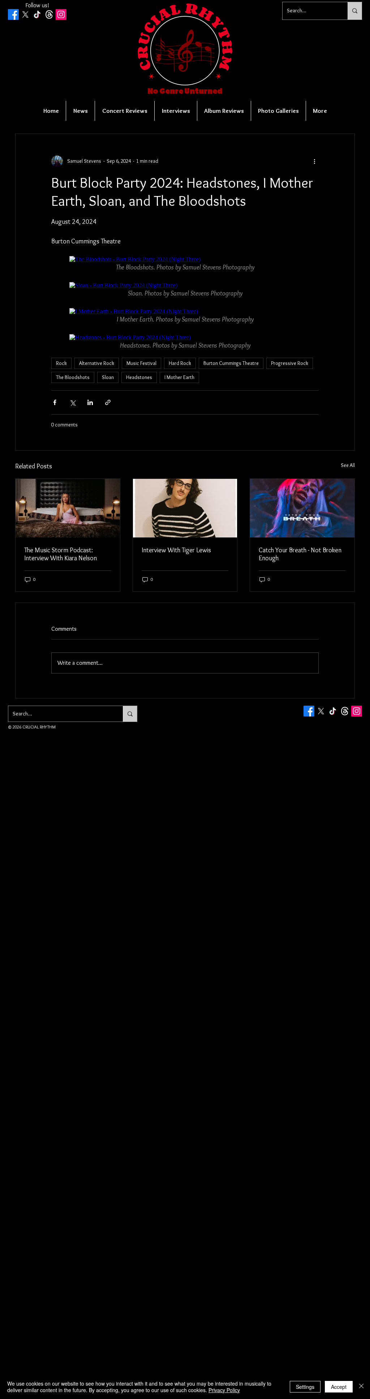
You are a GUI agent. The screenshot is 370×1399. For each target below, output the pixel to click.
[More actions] (314, 161)
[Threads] (49, 14)
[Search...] (355, 11)
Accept (339, 1386)
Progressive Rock (289, 363)
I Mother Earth (179, 377)
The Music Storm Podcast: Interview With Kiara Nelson (60, 554)
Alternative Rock (96, 363)
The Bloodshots (73, 377)
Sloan (108, 377)
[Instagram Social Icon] (61, 14)
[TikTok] (37, 14)
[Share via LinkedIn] (90, 402)
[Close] (361, 1386)
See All (348, 465)
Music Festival (141, 363)
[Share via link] (107, 402)
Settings (305, 1386)
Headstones (139, 377)
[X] (25, 14)
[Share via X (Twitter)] (72, 402)
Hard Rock (180, 363)
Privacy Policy (224, 1390)
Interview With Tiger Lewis (176, 550)
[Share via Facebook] (54, 402)
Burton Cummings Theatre (231, 363)
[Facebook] (13, 14)
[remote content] (185, 259)
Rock (61, 363)
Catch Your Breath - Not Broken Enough (300, 554)
